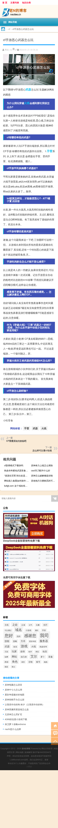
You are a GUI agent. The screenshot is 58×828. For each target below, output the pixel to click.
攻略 (15, 641)
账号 (38, 661)
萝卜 (43, 656)
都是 (6, 666)
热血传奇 (43, 646)
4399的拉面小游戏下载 (16, 719)
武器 (28, 89)
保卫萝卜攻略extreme (15, 724)
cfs (11, 50)
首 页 (4, 2)
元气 (30, 625)
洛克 (15, 646)
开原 (44, 630)
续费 (6, 657)
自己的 (24, 656)
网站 (14, 656)
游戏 (24, 646)
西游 (6, 662)
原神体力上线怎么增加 (42, 465)
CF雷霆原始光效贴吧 (16, 440)
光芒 (45, 624)
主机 (7, 624)
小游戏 (28, 630)
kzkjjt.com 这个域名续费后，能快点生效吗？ (17, 485)
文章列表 (14, 2)
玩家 (14, 651)
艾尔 (33, 656)
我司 (44, 635)
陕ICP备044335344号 (42, 752)
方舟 (23, 641)
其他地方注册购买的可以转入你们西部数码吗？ (44, 480)
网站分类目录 (47, 748)
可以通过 (8, 630)
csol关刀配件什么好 (40, 470)
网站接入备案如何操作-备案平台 (17, 480)
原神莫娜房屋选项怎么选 (17, 709)
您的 (18, 636)
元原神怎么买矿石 (13, 714)
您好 (9, 635)
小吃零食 (8, 420)
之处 (15, 624)
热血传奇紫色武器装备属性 (17, 470)
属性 (36, 630)
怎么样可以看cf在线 (42, 450)
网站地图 (19, 752)
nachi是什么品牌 (13, 729)
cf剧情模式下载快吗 (13, 465)
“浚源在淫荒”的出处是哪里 (17, 475)
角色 (15, 661)
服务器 (44, 641)
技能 (7, 641)
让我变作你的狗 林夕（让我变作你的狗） (24, 704)
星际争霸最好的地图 (14, 694)
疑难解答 (28, 752)
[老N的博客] (29, 11)
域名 (18, 629)
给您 (45, 651)
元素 (38, 625)
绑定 (37, 651)
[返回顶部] (54, 741)
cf (9, 29)
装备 (50, 656)
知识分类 (26, 2)
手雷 (49, 151)
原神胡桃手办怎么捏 (14, 699)
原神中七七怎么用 (13, 689)
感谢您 (30, 635)
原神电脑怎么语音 (13, 684)
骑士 (13, 666)
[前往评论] (54, 733)
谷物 (30, 661)
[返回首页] (54, 725)
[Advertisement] (29, 799)
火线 (27, 103)
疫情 (22, 651)
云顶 (23, 624)
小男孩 (29, 766)
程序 (30, 651)
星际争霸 (32, 641)
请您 (23, 662)
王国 (6, 651)
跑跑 (45, 662)
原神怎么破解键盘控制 (42, 475)
